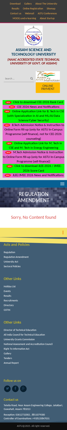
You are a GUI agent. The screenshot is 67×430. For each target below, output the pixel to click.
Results (15, 8)
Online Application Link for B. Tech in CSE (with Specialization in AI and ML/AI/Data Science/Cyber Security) (35, 116)
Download (15, 3)
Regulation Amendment (16, 257)
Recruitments (11, 300)
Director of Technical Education (20, 330)
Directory (9, 305)
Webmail (29, 13)
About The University (46, 3)
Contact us (15, 13)
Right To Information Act (16, 349)
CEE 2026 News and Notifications (37, 107)
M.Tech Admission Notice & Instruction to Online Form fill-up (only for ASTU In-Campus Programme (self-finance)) (33, 157)
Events (7, 291)
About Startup (47, 18)
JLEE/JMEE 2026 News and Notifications (38, 175)
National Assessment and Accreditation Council (28, 344)
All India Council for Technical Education (24, 334)
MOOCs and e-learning (24, 18)
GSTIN (7, 310)
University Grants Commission (19, 339)
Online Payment (48, 87)
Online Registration (33, 8)
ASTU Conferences (47, 13)
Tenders (8, 358)
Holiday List (10, 286)
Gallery (28, 3)
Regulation (9, 252)
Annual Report (11, 363)
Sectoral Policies (12, 266)
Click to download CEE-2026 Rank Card (37, 102)
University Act (11, 261)
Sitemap (51, 8)
